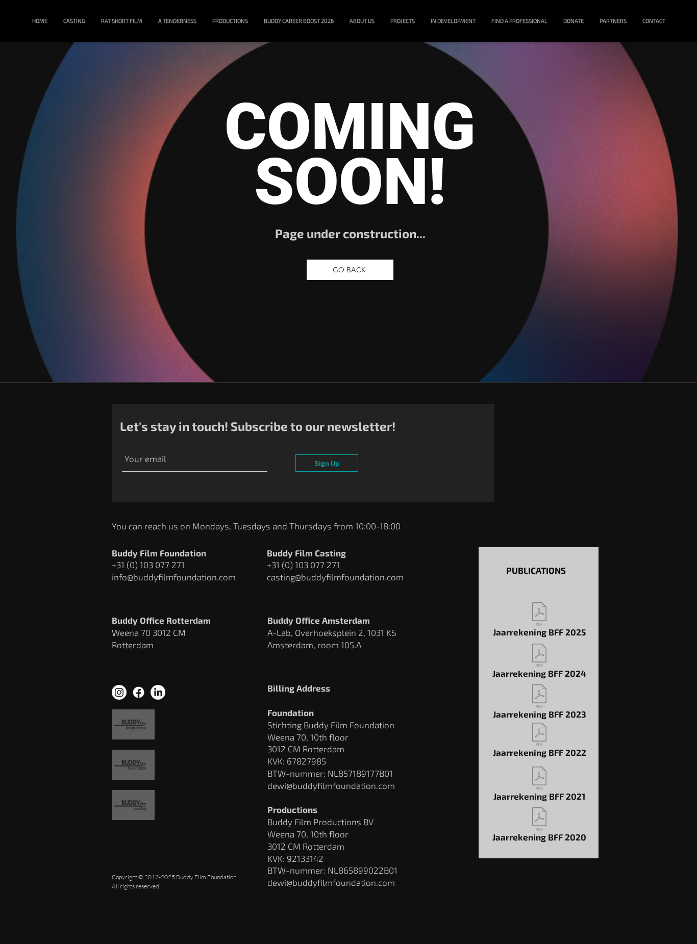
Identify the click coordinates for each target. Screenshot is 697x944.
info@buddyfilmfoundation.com (174, 577)
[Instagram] (119, 692)
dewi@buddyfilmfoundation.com (331, 882)
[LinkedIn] (158, 692)
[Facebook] (138, 692)
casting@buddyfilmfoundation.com (335, 577)
